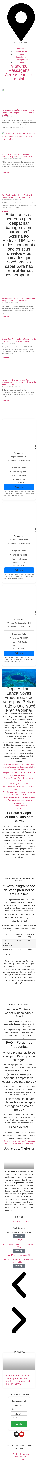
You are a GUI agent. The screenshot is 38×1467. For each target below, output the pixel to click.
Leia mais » (5, 131)
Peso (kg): (19, 1405)
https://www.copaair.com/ (21, 1222)
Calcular (19, 1424)
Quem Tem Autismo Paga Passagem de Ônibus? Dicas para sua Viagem (19, 340)
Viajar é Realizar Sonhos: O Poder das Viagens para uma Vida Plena (18, 299)
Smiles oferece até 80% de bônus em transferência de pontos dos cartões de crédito (18, 112)
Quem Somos (21, 49)
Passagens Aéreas (23, 51)
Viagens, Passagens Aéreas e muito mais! (19, 72)
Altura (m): (19, 1414)
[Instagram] (16, 1434)
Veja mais (19, 487)
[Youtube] (21, 1434)
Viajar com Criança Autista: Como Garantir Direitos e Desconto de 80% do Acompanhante (19, 382)
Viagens (23, 54)
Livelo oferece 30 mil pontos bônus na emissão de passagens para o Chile (18, 155)
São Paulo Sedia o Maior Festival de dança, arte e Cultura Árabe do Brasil (17, 196)
